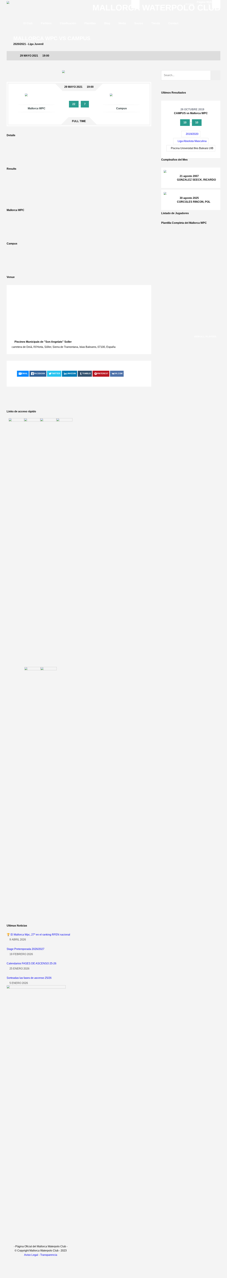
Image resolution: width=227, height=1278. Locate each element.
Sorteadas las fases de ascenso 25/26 (29, 977)
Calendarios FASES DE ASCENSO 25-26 (31, 963)
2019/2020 (192, 134)
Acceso (189, 4)
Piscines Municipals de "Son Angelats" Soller (43, 341)
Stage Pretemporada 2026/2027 (25, 949)
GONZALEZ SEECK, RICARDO (196, 179)
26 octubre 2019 (192, 109)
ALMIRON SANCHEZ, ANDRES (196, 321)
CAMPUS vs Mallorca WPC (191, 113)
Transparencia (48, 1254)
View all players (205, 336)
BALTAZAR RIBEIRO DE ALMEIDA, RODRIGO (197, 294)
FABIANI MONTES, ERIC (192, 267)
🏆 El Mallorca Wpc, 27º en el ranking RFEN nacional (38, 934)
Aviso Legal (31, 1254)
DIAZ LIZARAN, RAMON (192, 245)
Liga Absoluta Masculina (192, 141)
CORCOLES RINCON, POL (193, 201)
